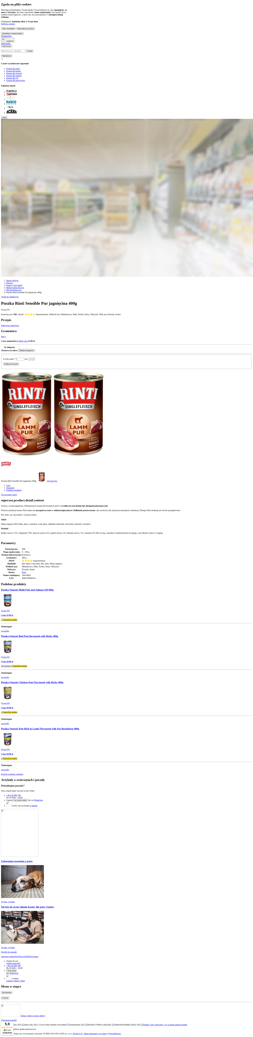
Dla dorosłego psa (13, 290)
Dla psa (9, 283)
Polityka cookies (8, 24)
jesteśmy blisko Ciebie (15, 981)
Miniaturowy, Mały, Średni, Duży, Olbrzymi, (80, 314)
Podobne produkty (14, 490)
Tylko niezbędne (8, 29)
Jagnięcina (14, 325)
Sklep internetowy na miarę (95, 1034)
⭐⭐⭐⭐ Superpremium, (37, 314)
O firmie (5, 998)
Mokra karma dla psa (15, 288)
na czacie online (20, 800)
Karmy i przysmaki (14, 285)
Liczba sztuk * (9, 359)
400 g (3, 336)
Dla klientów (6, 993)
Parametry (10, 488)
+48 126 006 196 (13, 795)
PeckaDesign (115, 1034)
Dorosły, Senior (114, 314)
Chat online (11, 971)
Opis (8, 485)
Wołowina (5, 325)
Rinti (24, 572)
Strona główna (12, 280)
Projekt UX (77, 1034)
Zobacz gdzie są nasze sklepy (33, 1016)
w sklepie (33, 806)
